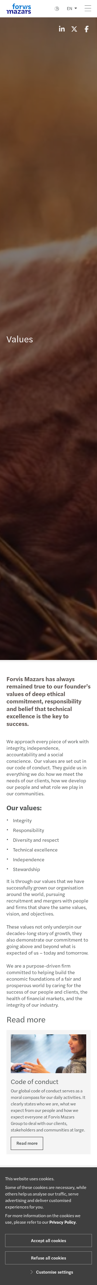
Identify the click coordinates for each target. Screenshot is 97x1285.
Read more (27, 1143)
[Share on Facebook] (86, 29)
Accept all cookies (48, 1240)
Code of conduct (34, 1081)
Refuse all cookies (48, 1258)
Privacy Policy (62, 1222)
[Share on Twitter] (74, 29)
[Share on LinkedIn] (62, 29)
